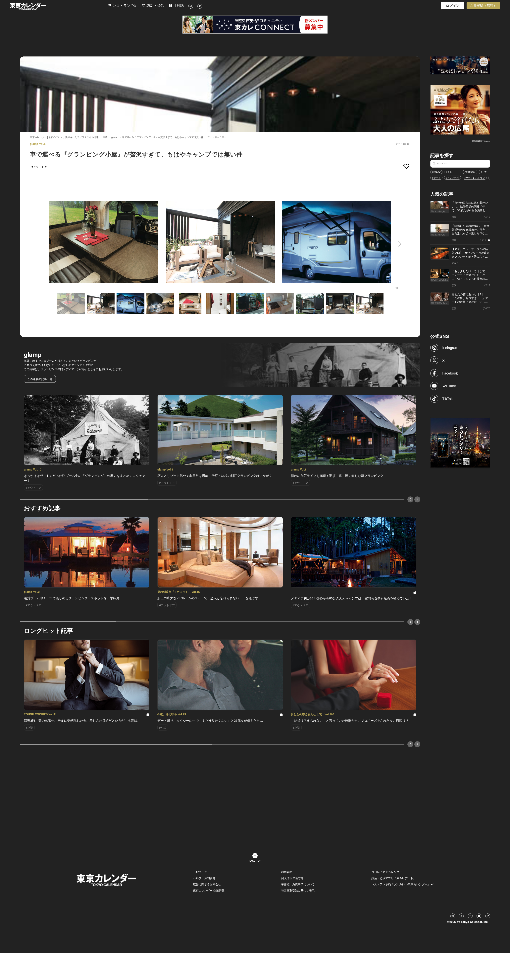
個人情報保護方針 (292, 878)
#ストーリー (452, 172)
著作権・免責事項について (298, 884)
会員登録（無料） (483, 5)
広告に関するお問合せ (207, 884)
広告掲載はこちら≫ (481, 141)
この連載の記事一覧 (39, 379)
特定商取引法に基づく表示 (298, 890)
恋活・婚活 (154, 6)
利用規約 (286, 871)
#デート (436, 177)
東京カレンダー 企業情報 (209, 890)
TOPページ (200, 871)
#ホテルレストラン (474, 177)
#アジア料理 (452, 177)
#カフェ (485, 172)
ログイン (452, 6)
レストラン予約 (124, 6)
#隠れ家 (436, 172)
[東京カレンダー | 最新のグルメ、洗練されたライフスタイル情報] (59, 6)
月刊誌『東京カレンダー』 (388, 871)
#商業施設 (469, 172)
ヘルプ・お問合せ (204, 878)
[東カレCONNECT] (255, 25)
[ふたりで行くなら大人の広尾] (460, 109)
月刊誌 (178, 6)
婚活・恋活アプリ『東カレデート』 (393, 878)
